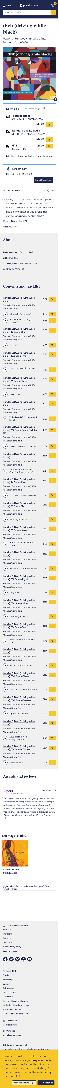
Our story (7, 942)
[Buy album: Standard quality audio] (49, 139)
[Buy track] (52, 314)
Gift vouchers (9, 988)
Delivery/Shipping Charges (15, 1001)
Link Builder (8, 996)
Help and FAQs (9, 992)
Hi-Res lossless (20, 116)
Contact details (10, 1025)
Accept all (48, 1082)
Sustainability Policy (12, 946)
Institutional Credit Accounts (16, 1005)
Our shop (7, 938)
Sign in (6, 975)
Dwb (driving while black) (19, 299)
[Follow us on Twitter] (12, 959)
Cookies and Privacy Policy (15, 1013)
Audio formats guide (34, 109)
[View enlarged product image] (29, 73)
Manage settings (22, 1082)
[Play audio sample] (5, 314)
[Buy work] (52, 299)
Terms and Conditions (13, 1009)
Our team (7, 934)
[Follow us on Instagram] (24, 959)
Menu (9, 5)
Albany (14, 257)
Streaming (8, 979)
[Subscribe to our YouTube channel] (30, 959)
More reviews (10, 226)
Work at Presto (10, 951)
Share (53, 190)
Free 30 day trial (43, 180)
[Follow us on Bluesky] (18, 959)
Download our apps (12, 1035)
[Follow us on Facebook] (6, 959)
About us (7, 929)
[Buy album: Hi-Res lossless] (49, 124)
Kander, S (8, 297)
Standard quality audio (25, 130)
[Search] (53, 12)
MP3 (14, 145)
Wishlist (6, 984)
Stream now (19, 169)
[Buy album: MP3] (49, 146)
